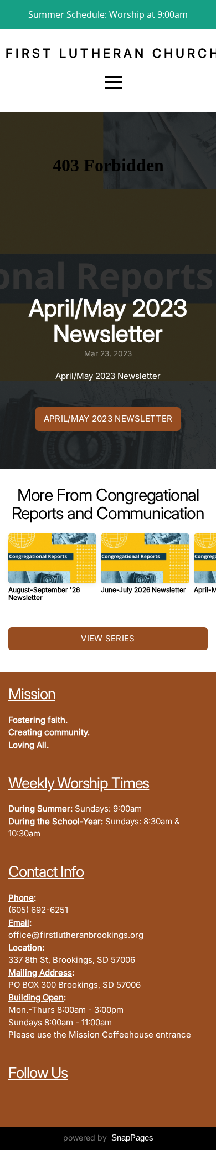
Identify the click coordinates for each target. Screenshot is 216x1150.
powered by (108, 1137)
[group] (52, 571)
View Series (108, 638)
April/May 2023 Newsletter (108, 418)
